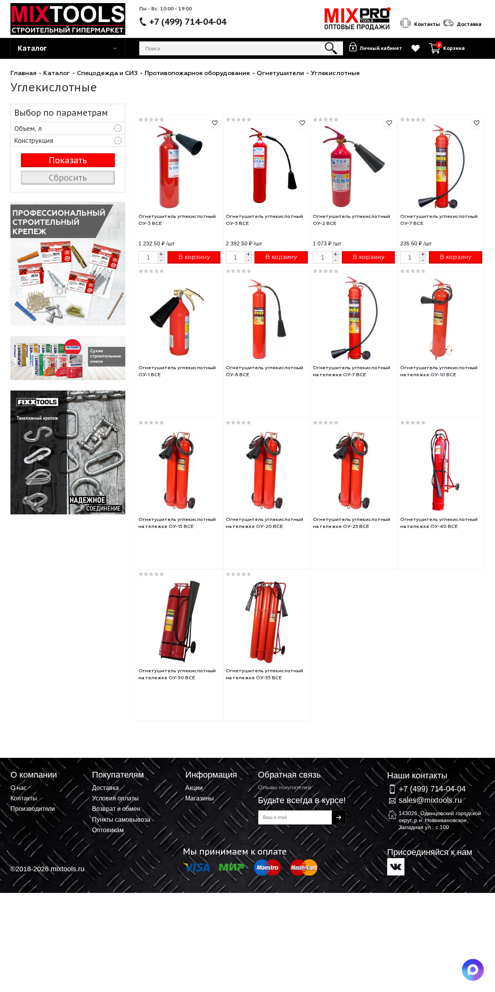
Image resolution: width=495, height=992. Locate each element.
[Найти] (331, 48)
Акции (194, 787)
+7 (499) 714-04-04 (187, 21)
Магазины (199, 798)
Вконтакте (396, 866)
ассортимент (67, 358)
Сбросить (68, 177)
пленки (67, 264)
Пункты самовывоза (121, 819)
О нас (18, 787)
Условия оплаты (115, 798)
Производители (32, 808)
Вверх (451, 765)
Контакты (23, 798)
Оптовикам (108, 829)
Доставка (105, 787)
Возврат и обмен (116, 808)
